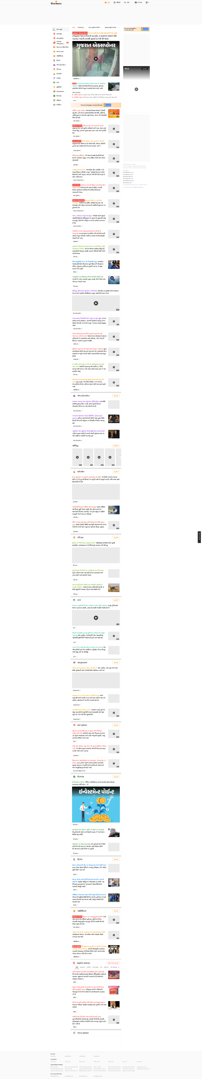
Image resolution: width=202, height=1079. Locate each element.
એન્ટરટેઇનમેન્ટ (77, 226)
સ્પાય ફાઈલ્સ (76, 150)
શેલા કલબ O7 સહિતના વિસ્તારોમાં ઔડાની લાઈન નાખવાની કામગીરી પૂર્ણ (100, 1070)
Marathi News (68, 1056)
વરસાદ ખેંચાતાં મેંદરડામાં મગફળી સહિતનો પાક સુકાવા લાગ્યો (57, 1070)
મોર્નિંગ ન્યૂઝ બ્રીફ (54, 1067)
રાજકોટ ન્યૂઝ (110, 1061)
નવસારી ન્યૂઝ (53, 1061)
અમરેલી (88, 967)
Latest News (96, 1056)
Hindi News (53, 1056)
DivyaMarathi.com (128, 178)
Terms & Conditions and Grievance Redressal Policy (134, 166)
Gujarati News (82, 1056)
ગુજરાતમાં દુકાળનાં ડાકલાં (142, 1067)
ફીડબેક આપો (199, 536)
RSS (130, 167)
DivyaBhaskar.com (128, 174)
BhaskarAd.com (127, 182)
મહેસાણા (75, 241)
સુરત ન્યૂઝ (124, 1061)
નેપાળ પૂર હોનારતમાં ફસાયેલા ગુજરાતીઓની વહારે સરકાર (115, 1067)
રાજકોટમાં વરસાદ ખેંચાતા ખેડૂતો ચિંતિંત (115, 1068)
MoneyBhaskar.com (128, 180)
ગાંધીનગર (75, 344)
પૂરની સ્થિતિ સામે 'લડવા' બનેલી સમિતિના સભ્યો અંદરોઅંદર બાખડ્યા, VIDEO (143, 1068)
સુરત (74, 741)
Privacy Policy (142, 167)
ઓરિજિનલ (76, 78)
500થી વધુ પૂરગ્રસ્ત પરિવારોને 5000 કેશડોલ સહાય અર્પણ (86, 1070)
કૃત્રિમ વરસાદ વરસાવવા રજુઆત (128, 1070)
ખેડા (101, 967)
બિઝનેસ (75, 286)
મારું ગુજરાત (76, 121)
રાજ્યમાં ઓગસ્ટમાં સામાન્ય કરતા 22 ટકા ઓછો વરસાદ (129, 1068)
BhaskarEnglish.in (128, 176)
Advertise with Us (127, 164)
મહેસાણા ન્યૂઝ (82, 1061)
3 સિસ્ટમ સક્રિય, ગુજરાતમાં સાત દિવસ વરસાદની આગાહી (115, 1070)
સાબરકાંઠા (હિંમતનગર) (79, 771)
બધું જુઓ (115, 445)
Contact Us (125, 167)
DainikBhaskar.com (128, 172)
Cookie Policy (135, 167)
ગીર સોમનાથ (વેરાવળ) (116, 967)
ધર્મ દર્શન (75, 165)
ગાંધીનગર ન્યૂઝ (97, 1061)
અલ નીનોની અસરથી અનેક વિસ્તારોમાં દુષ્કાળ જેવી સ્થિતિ (57, 1068)
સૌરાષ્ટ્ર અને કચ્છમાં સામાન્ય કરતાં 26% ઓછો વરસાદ (71, 1070)
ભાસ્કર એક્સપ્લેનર (78, 180)
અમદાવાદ (75, 359)
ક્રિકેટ (75, 272)
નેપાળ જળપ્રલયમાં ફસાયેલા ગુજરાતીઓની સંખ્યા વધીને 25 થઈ (86, 1067)
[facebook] (110, 78)
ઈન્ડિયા (75, 256)
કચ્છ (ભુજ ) (95, 967)
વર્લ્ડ (74, 100)
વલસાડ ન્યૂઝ (67, 1061)
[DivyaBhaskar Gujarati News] (56, 3)
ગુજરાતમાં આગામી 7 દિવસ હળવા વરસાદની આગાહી (86, 1068)
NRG (77, 967)
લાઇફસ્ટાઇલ (76, 690)
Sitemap (134, 164)
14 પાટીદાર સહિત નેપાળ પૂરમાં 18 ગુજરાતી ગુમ (129, 1067)
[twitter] (114, 78)
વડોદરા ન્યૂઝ (139, 1061)
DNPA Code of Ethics (138, 187)
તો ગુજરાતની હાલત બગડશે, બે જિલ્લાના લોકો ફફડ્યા (100, 1068)
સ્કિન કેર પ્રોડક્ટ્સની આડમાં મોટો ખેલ (71, 1067)
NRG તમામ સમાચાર (113, 963)
